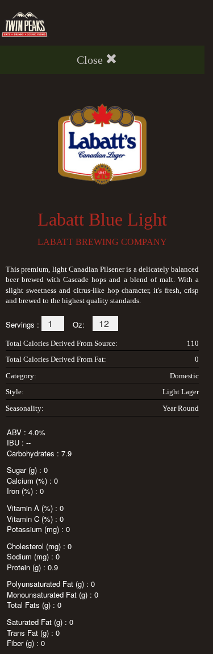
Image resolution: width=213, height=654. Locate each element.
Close (90, 60)
